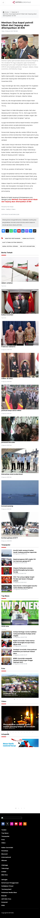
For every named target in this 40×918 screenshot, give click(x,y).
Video (3, 701)
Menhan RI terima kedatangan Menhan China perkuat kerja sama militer (18, 409)
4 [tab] (23, 699)
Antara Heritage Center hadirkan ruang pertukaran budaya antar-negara (25, 634)
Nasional (14, 12)
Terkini (3, 830)
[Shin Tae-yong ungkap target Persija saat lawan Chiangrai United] (6, 580)
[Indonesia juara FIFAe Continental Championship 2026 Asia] (20, 613)
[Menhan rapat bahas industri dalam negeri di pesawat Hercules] (20, 429)
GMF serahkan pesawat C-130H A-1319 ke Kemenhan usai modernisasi (16, 473)
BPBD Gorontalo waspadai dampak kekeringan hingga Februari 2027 (23, 660)
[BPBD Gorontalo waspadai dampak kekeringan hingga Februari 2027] (6, 661)
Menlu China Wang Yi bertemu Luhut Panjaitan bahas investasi (18, 314)
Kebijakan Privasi (7, 886)
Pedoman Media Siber (9, 892)
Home (6, 12)
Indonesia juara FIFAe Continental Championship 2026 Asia (19, 625)
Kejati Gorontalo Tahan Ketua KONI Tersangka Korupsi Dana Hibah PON (23, 642)
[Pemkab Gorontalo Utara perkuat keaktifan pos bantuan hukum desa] (6, 652)
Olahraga (4, 865)
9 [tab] (30, 732)
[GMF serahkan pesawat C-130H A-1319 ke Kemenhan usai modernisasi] (20, 461)
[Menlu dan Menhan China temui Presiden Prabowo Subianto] (20, 333)
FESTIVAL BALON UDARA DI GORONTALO (16, 692)
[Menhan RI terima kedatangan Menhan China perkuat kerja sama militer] (20, 397)
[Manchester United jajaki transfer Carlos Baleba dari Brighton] (6, 588)
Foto (3, 668)
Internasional (6, 857)
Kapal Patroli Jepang (10, 246)
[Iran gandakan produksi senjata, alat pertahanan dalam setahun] (20, 269)
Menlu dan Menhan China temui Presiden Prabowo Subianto (16, 345)
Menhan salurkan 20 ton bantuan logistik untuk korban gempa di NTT (19, 537)
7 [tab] (24, 732)
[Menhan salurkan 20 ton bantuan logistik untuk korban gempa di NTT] (20, 524)
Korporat (4, 902)
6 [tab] (21, 732)
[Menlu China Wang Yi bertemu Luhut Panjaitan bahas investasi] (20, 301)
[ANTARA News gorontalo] (21, 2)
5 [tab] (26, 699)
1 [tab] (14, 699)
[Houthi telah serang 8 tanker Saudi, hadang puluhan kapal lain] (6, 553)
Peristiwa (4, 851)
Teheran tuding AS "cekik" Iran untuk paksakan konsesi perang (19, 505)
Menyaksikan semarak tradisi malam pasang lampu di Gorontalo (19, 725)
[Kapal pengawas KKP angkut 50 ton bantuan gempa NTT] (6, 562)
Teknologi (5, 868)
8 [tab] (27, 732)
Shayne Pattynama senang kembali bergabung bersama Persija (23, 570)
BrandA (4, 896)
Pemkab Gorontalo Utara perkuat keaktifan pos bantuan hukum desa (25, 651)
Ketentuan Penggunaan (10, 883)
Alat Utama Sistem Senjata (12, 242)
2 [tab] (17, 699)
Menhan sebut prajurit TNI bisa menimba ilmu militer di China (18, 377)
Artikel (3, 871)
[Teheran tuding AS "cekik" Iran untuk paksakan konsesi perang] (20, 492)
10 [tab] (32, 732)
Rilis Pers (4, 875)
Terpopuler (5, 545)
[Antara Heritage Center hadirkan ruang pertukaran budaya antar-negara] (6, 634)
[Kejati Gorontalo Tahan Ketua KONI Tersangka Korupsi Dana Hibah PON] (6, 643)
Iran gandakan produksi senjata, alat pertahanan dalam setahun (19, 282)
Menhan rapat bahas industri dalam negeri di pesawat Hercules (18, 441)
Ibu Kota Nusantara (27, 246)
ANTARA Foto (6, 899)
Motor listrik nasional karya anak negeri (18, 801)
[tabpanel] (20, 685)
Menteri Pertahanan (12, 238)
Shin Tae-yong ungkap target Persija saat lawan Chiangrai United (23, 579)
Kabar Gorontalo (7, 847)
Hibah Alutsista (28, 238)
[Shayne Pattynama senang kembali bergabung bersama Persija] (6, 571)
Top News (5, 596)
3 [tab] (20, 699)
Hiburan (4, 860)
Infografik (5, 734)
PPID (3, 905)
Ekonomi (4, 854)
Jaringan (4, 879)
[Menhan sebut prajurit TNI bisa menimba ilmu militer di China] (20, 365)
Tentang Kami (6, 889)
